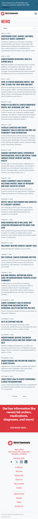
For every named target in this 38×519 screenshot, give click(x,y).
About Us (19, 479)
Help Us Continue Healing (12, 321)
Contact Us (19, 506)
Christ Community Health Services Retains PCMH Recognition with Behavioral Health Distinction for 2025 (18, 305)
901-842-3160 (19, 458)
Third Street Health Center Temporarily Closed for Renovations (18, 380)
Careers (19, 498)
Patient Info (19, 475)
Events (19, 488)
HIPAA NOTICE (5, 517)
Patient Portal (19, 494)
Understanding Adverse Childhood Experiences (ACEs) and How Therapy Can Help (18, 340)
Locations (19, 467)
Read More (5, 7)
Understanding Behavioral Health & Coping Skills (16, 60)
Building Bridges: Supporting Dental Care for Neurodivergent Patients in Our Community (18, 278)
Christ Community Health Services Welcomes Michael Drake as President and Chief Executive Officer (17, 183)
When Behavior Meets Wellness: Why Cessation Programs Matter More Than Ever (18, 225)
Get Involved (19, 483)
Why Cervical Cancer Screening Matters (18, 257)
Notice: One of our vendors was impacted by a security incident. (19, 203)
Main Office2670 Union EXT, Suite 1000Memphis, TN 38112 (19, 452)
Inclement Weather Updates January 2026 (19, 245)
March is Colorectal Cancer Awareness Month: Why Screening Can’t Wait (18, 106)
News (19, 502)
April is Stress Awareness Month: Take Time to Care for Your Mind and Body (17, 83)
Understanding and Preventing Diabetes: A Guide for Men (18, 362)
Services (19, 471)
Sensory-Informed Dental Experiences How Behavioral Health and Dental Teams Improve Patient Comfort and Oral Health (18, 157)
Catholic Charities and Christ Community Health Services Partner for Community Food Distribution (18, 130)
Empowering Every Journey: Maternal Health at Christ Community (17, 37)
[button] (36, 13)
